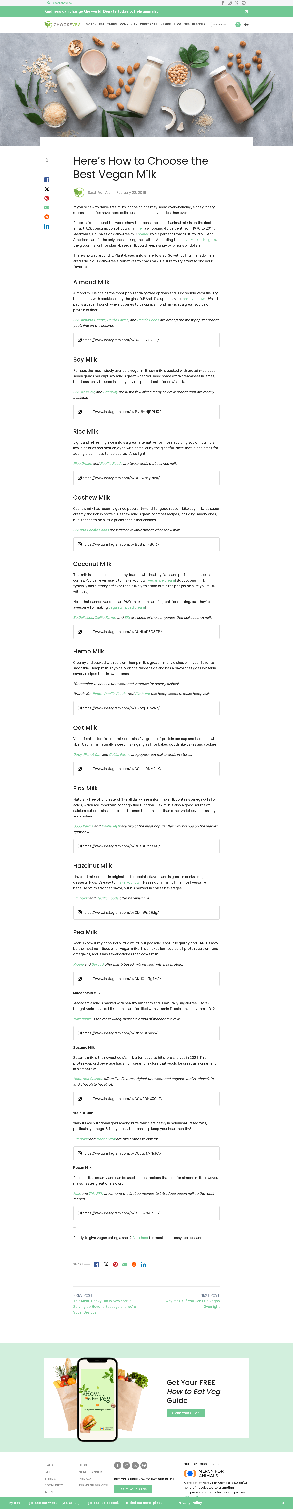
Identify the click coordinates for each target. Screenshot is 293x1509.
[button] (238, 24)
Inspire (165, 24)
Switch (91, 24)
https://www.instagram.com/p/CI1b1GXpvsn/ (120, 1033)
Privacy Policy (190, 1503)
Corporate (148, 24)
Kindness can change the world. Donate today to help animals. (101, 11)
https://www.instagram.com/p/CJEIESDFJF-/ (120, 340)
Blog (177, 24)
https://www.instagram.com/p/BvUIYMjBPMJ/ (121, 412)
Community (128, 24)
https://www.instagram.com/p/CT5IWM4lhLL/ (121, 1213)
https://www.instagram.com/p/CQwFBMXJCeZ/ (122, 1099)
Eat (102, 24)
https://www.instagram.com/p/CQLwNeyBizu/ (121, 478)
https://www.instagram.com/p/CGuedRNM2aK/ (122, 769)
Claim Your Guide (185, 1413)
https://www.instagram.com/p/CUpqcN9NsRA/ (121, 1153)
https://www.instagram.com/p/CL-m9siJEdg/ (120, 912)
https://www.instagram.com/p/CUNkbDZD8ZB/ (122, 632)
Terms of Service (93, 1485)
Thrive (112, 24)
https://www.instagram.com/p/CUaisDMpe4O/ (121, 846)
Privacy (85, 1479)
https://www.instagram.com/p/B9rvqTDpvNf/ (121, 708)
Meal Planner (194, 24)
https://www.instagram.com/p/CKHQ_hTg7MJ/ (121, 979)
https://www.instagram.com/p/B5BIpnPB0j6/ (120, 544)
